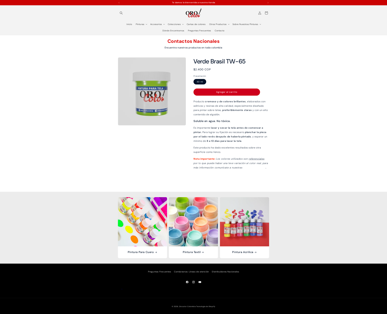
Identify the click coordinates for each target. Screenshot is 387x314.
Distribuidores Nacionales (225, 271)
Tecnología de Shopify (205, 306)
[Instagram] (124, 288)
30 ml (200, 81)
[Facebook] (120, 288)
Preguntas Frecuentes (159, 271)
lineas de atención (254, 167)
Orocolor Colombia (187, 306)
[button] (121, 13)
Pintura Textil (192, 252)
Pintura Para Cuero (141, 252)
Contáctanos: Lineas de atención (191, 271)
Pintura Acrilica (242, 252)
